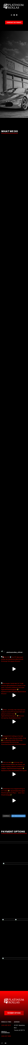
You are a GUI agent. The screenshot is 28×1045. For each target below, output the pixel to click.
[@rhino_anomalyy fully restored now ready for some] (14, 721)
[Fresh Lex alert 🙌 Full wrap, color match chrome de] (14, 774)
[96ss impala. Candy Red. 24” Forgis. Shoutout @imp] (14, 695)
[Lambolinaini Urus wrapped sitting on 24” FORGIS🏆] (14, 800)
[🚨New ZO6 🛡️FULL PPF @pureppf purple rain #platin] (14, 669)
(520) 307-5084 (6, 1036)
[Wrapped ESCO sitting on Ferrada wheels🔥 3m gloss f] (14, 748)
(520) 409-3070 (6, 1025)
